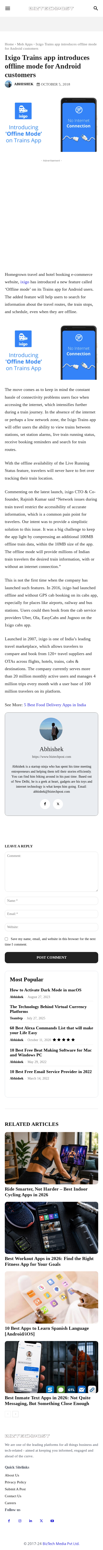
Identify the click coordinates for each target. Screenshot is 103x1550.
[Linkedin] (69, 828)
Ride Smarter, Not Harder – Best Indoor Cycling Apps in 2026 (46, 1191)
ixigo (24, 281)
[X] (58, 804)
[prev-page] (8, 1414)
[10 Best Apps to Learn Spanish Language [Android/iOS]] (51, 1297)
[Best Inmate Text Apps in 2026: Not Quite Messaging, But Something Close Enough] (51, 1367)
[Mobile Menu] (7, 8)
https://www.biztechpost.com (51, 757)
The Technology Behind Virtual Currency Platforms (48, 1009)
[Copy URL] (24, 828)
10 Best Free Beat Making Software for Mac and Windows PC (51, 1052)
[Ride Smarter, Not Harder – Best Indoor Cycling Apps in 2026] (51, 1158)
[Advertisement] (51, 214)
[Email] (35, 828)
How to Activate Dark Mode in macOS (45, 990)
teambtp (16, 1018)
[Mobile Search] (96, 8)
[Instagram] (20, 1521)
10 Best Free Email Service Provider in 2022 (51, 1071)
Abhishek (24, 84)
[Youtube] (52, 1521)
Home (9, 44)
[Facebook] (45, 804)
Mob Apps (25, 44)
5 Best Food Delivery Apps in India (55, 704)
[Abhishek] (9, 84)
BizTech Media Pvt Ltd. (61, 1543)
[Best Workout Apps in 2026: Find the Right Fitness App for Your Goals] (51, 1228)
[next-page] (15, 1414)
